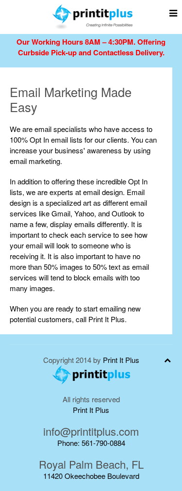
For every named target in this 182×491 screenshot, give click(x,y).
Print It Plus (121, 360)
